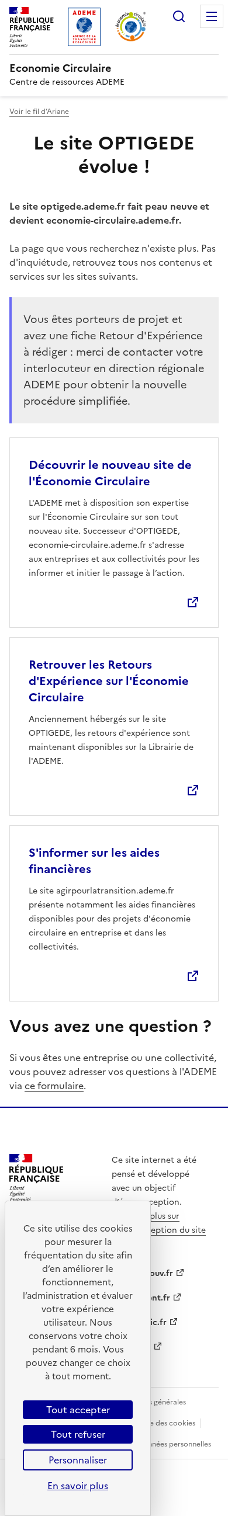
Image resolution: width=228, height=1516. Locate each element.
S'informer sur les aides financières (94, 861)
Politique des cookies (159, 1423)
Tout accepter (78, 1410)
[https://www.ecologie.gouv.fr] (36, 1198)
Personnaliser (78, 1460)
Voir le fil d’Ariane (39, 111)
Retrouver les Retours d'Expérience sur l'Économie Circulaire (109, 681)
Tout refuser (78, 1434)
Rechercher (179, 16)
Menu (211, 16)
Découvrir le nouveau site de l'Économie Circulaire (110, 473)
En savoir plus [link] (77, 1486)
